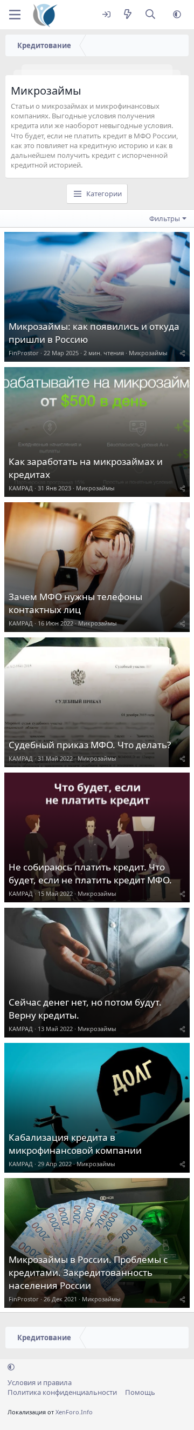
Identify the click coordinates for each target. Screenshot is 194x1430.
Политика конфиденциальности (62, 1392)
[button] (177, 15)
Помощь (140, 1392)
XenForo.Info (74, 1412)
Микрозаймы (148, 353)
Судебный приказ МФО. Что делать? (90, 745)
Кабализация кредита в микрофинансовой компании (75, 1143)
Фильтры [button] (164, 218)
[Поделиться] (182, 353)
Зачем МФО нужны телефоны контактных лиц (75, 603)
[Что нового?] (127, 15)
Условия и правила (40, 1382)
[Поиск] (150, 15)
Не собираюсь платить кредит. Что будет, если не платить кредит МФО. (90, 873)
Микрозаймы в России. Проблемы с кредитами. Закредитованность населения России (88, 1272)
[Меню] (14, 14)
